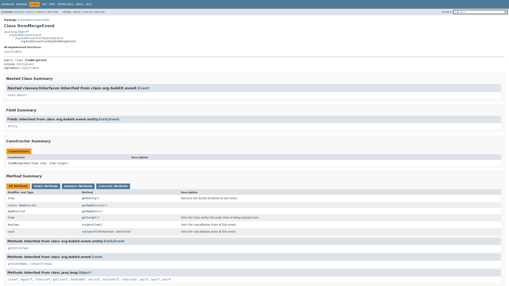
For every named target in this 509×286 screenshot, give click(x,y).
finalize (41, 279)
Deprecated (65, 4)
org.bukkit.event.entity (33, 19)
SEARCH (446, 12)
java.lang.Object (15, 31)
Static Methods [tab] (46, 186)
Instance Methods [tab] (78, 186)
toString (128, 279)
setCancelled (91, 231)
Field (29, 12)
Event (143, 88)
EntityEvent (25, 64)
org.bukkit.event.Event (25, 35)
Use (44, 4)
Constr (40, 12)
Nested (19, 12)
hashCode (77, 279)
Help (89, 4)
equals (25, 279)
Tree (52, 4)
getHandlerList (93, 205)
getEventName (17, 263)
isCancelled (90, 224)
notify (93, 279)
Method (53, 12)
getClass (59, 279)
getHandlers (90, 211)
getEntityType (18, 248)
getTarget (89, 217)
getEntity (89, 198)
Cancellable (12, 51)
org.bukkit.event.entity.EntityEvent (39, 38)
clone (12, 279)
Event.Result (17, 95)
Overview (7, 4)
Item (35, 163)
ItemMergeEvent (19, 163)
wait (143, 279)
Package (21, 4)
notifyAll (110, 279)
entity (12, 126)
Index (79, 4)
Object (84, 272)
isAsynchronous (41, 263)
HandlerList (27, 205)
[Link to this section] (55, 78)
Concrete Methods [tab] (113, 186)
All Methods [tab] (18, 186)
